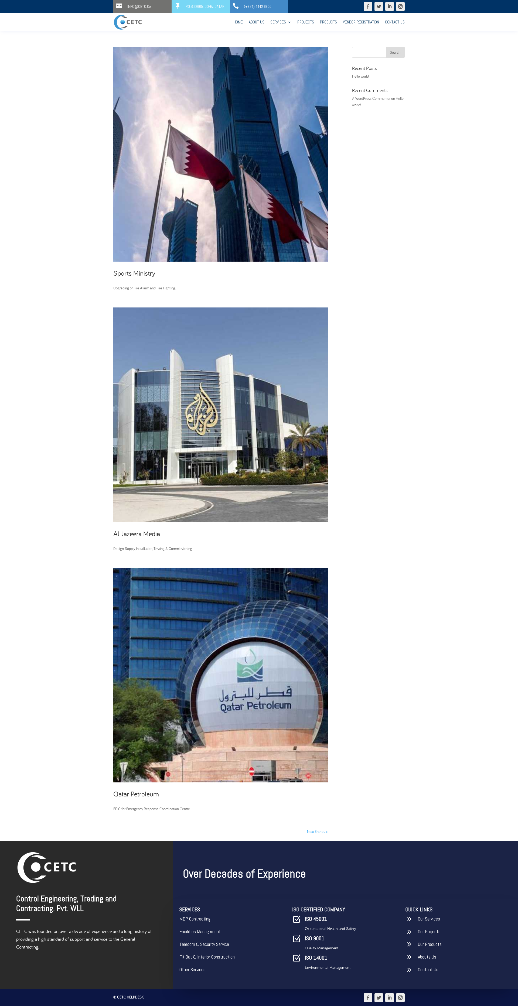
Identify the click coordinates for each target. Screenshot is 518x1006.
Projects (305, 22)
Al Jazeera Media (136, 533)
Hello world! (361, 76)
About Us (256, 22)
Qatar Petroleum (136, 793)
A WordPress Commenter (371, 98)
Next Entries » (317, 831)
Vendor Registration (361, 22)
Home (238, 22)
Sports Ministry (134, 273)
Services (278, 22)
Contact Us (395, 22)
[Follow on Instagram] (400, 6)
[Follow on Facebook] (368, 6)
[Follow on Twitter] (378, 6)
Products (328, 22)
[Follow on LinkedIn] (389, 6)
